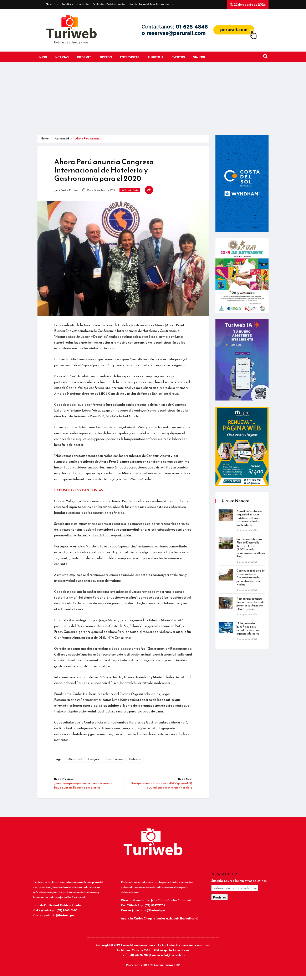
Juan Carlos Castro (66, 190)
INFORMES (84, 57)
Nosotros (52, 4)
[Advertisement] (153, 99)
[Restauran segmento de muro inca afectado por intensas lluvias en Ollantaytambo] (226, 603)
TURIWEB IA (155, 57)
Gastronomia (114, 759)
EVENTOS (178, 57)
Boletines (67, 4)
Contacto (83, 4)
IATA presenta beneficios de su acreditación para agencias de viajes (247, 628)
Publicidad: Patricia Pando (108, 4)
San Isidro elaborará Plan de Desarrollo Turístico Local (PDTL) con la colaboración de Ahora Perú (250, 548)
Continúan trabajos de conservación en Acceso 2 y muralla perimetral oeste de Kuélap (250, 577)
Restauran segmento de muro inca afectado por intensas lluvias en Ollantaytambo (250, 603)
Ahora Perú (75, 759)
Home (45, 138)
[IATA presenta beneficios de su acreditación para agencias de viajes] (226, 627)
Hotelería (135, 759)
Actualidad (62, 138)
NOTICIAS (62, 57)
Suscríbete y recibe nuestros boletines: (239, 880)
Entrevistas (129, 57)
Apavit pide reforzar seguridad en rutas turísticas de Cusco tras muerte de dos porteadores (249, 518)
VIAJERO (199, 57)
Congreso (94, 759)
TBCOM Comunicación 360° (161, 965)
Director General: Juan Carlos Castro (150, 4)
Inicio (43, 57)
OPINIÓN (106, 57)
